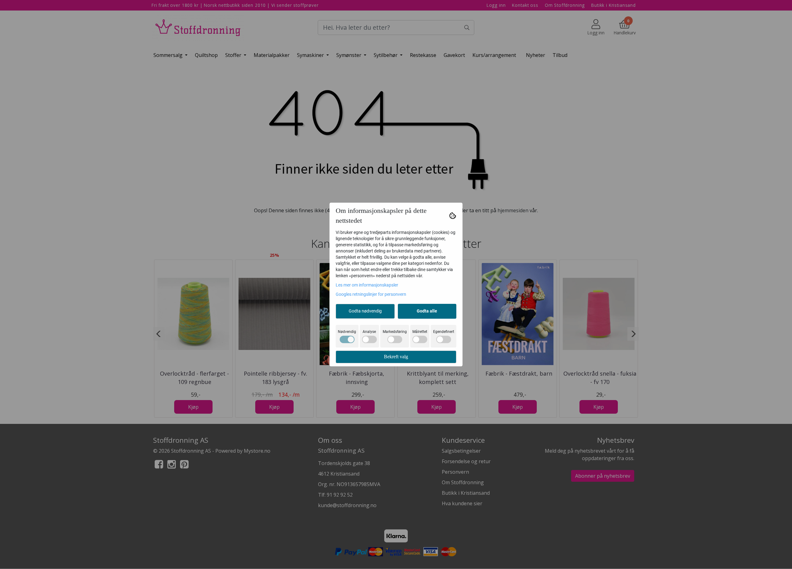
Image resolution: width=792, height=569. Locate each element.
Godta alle (427, 310)
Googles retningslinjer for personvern (371, 294)
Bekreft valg (396, 356)
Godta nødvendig (365, 310)
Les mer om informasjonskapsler (367, 284)
